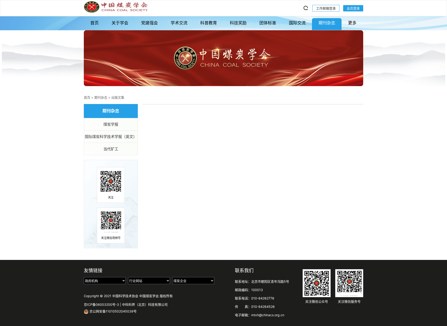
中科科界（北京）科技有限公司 (145, 304)
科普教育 (208, 22)
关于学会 (120, 22)
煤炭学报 (110, 124)
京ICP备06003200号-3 (101, 304)
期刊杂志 (326, 22)
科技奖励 (238, 22)
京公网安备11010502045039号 (112, 311)
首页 (94, 22)
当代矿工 (110, 149)
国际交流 (297, 22)
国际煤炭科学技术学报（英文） (111, 136)
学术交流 (179, 22)
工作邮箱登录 (326, 8)
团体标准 (267, 22)
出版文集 (117, 97)
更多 (352, 22)
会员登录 (353, 8)
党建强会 (149, 22)
